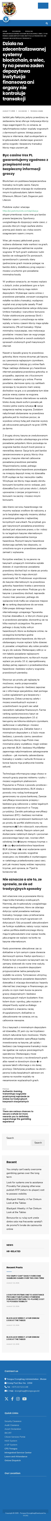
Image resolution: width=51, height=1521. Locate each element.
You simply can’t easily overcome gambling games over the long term (24, 1173)
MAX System (11, 1440)
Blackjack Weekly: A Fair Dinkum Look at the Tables (23, 1319)
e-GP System (11, 1444)
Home (5, 31)
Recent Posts (15, 1267)
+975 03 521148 (19, 1387)
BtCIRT (8, 1433)
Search (10, 1138)
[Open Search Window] (46, 23)
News (10, 1245)
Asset (7, 1429)
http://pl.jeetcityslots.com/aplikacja (20, 210)
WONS (25, 1516)
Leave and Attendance (16, 1456)
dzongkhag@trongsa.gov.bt (26, 1391)
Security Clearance (13, 1421)
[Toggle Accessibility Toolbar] (6, 19)
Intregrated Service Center (18, 1452)
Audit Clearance (12, 1425)
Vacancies (16, 31)
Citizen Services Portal (15, 1436)
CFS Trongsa (11, 1448)
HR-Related (14, 1251)
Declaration (15, 1429)
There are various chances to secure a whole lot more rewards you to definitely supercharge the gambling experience (18, 1115)
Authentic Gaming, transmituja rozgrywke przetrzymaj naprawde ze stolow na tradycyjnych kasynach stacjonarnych (16, 1095)
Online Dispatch (13, 1460)
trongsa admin (36, 111)
